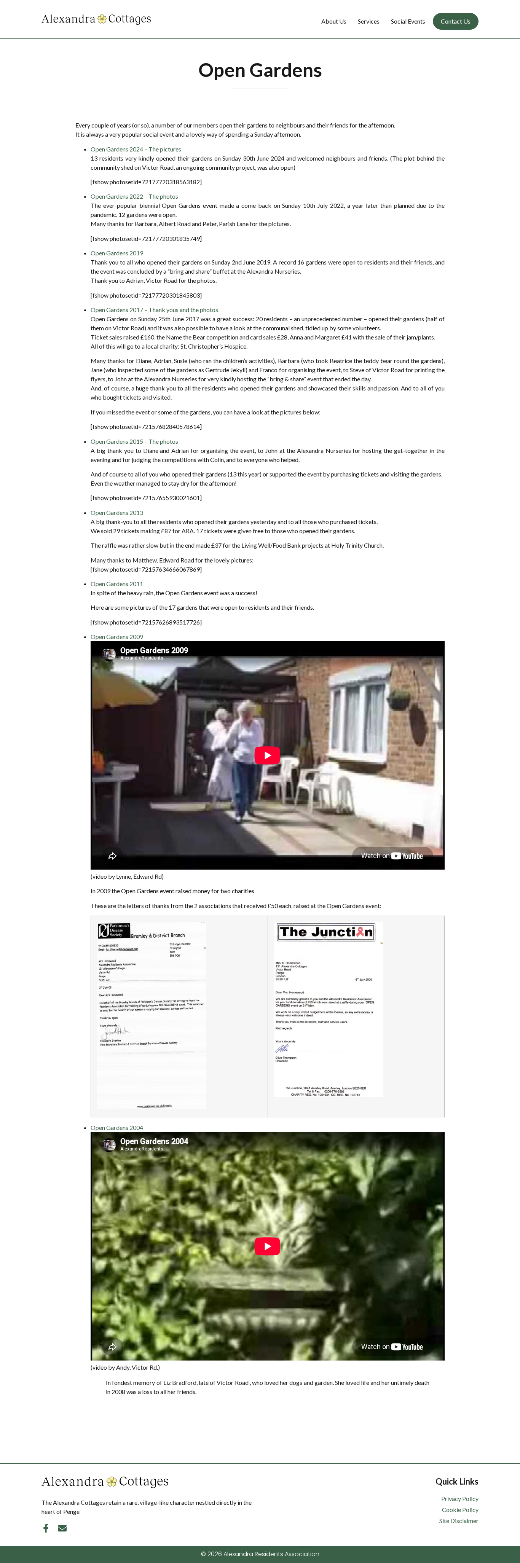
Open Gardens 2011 (117, 583)
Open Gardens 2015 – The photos (134, 441)
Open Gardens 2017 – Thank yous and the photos (154, 309)
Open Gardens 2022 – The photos (134, 196)
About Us (333, 21)
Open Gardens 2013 (117, 512)
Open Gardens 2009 (117, 636)
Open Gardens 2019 (117, 253)
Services (369, 21)
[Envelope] (62, 1528)
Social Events (408, 21)
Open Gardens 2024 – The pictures (136, 149)
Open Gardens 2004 (117, 1127)
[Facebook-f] (45, 1528)
